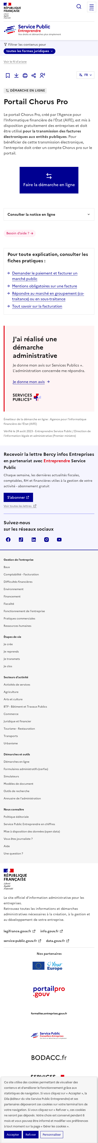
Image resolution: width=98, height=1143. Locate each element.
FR (86, 75)
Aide (7, 846)
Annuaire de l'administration (22, 798)
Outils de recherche (16, 791)
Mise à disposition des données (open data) (32, 831)
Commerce (11, 714)
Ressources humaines (17, 626)
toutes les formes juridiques (27, 51)
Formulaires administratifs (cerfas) (26, 769)
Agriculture (11, 692)
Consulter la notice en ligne (31, 214)
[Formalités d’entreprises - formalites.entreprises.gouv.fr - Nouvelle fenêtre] (49, 1013)
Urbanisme (11, 743)
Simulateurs (11, 776)
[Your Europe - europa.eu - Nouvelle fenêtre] (49, 966)
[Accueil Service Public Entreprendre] (33, 34)
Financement (12, 596)
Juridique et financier (17, 721)
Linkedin (33, 539)
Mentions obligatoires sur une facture (44, 286)
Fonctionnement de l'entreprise (24, 611)
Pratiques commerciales (19, 618)
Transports (11, 736)
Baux (7, 567)
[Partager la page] (34, 75)
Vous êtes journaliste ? (18, 839)
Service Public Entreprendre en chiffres (29, 824)
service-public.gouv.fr (20, 940)
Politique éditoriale (16, 817)
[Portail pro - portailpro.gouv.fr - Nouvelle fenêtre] (49, 991)
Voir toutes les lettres (18, 506)
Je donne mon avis (29, 381)
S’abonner (16, 497)
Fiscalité (9, 604)
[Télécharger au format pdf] (16, 75)
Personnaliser (52, 1134)
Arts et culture (13, 699)
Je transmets (12, 659)
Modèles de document (18, 784)
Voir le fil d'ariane (15, 62)
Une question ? (13, 854)
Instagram (46, 539)
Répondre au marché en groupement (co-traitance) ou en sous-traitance (48, 296)
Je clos (8, 666)
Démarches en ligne (16, 762)
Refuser (31, 1134)
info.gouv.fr (49, 931)
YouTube (59, 539)
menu (91, 10)
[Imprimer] (25, 75)
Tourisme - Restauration (19, 729)
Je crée (8, 644)
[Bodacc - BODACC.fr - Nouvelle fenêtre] (49, 1057)
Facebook (8, 539)
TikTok (21, 539)
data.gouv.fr (55, 940)
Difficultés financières (18, 582)
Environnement (13, 589)
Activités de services (17, 685)
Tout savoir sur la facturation (37, 306)
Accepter (13, 1134)
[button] (42, 75)
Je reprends (11, 652)
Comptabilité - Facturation (21, 574)
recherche (78, 6)
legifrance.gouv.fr (17, 931)
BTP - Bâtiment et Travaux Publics (25, 707)
